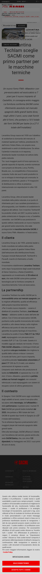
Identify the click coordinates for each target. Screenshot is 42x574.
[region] (21, 532)
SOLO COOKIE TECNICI (21, 563)
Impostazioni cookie (21, 557)
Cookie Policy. (8, 552)
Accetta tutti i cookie (21, 570)
